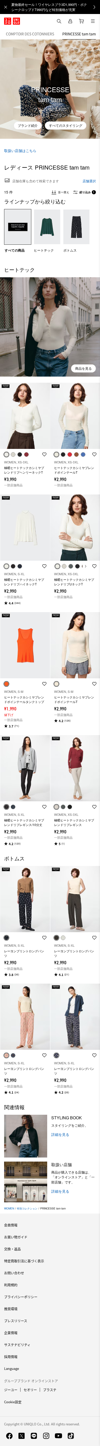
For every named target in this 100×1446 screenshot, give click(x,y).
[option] (17, 231)
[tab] (30, 33)
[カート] (81, 21)
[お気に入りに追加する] (44, 454)
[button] (50, 327)
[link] (55, 7)
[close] (5, 7)
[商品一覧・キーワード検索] (92, 21)
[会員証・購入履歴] (70, 21)
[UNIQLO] (12, 21)
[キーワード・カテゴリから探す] (59, 21)
